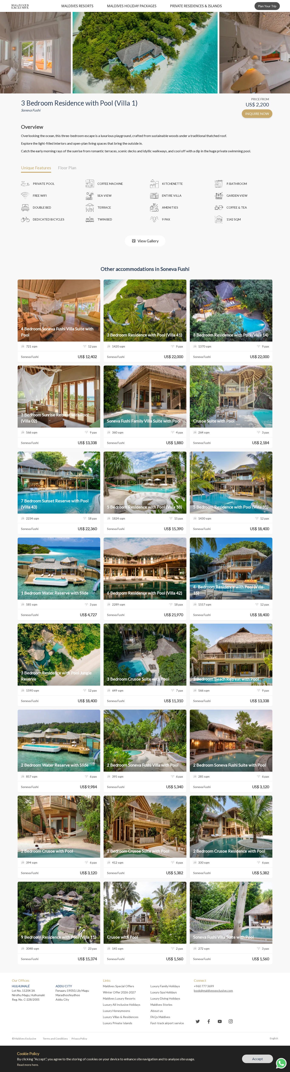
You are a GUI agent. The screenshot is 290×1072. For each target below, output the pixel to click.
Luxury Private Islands (117, 1023)
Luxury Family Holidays (165, 986)
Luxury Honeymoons (116, 1011)
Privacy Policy (79, 1038)
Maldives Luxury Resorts (119, 998)
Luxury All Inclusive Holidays (121, 1004)
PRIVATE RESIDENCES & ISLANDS (196, 6)
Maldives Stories (161, 1004)
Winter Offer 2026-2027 (119, 992)
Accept (257, 1059)
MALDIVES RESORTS (77, 6)
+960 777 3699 (204, 986)
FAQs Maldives (160, 1017)
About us (157, 1011)
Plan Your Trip (267, 6)
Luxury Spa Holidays (164, 992)
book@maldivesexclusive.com (213, 990)
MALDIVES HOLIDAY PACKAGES (131, 6)
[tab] (36, 168)
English (274, 1038)
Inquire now (257, 114)
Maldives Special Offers (118, 986)
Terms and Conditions (55, 1038)
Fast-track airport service (167, 1023)
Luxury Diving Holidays (165, 998)
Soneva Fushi (30, 110)
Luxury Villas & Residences (120, 1017)
